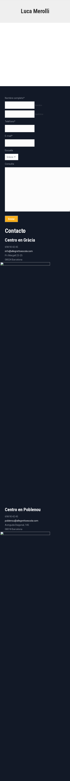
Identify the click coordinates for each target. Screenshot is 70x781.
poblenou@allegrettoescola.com (21, 520)
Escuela (9, 150)
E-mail (9, 136)
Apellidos (39, 114)
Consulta (9, 164)
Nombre (38, 105)
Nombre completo (15, 98)
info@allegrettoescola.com (19, 251)
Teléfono (10, 121)
